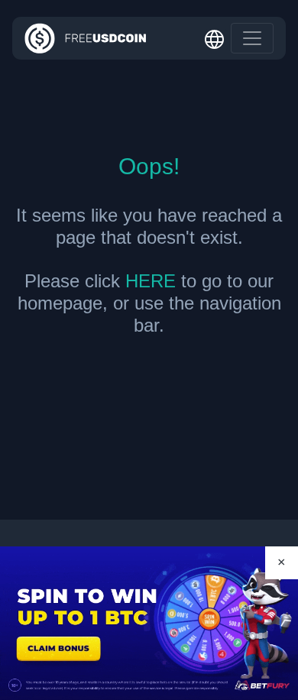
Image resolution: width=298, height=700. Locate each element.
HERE (150, 281)
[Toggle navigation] (252, 38)
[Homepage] (85, 38)
